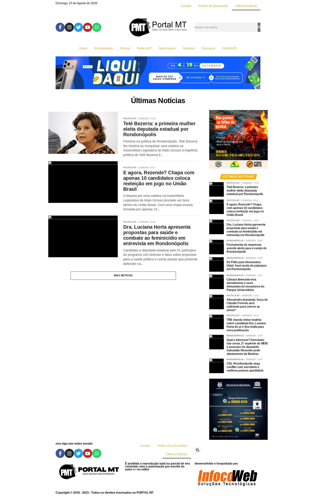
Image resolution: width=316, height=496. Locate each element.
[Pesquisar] (259, 27)
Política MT (144, 48)
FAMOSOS (229, 48)
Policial (125, 48)
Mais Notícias (123, 275)
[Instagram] (69, 27)
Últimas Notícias (246, 6)
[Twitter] (78, 27)
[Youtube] (87, 27)
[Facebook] (60, 27)
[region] (158, 72)
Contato (186, 6)
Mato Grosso (167, 48)
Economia (208, 48)
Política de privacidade (213, 6)
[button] (198, 450)
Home (83, 48)
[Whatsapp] (96, 27)
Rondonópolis (104, 48)
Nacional (189, 48)
